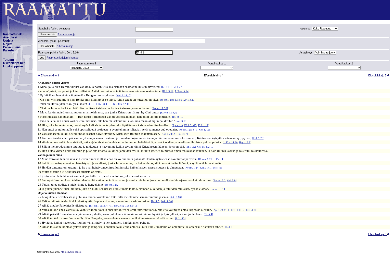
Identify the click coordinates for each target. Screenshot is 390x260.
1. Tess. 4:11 (235, 209)
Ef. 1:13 (180, 218)
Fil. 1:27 (177, 86)
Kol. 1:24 (167, 133)
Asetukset (10, 37)
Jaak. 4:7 (105, 205)
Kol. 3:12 (168, 91)
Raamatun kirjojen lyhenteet (63, 57)
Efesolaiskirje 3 (49, 75)
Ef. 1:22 (190, 146)
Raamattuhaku (13, 34)
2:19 (210, 146)
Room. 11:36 (160, 108)
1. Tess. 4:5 (216, 167)
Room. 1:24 (191, 167)
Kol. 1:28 (258, 138)
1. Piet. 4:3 (219, 159)
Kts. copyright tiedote (71, 252)
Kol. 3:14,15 (123, 95)
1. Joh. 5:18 (131, 205)
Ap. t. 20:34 (219, 209)
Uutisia (8, 40)
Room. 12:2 (111, 184)
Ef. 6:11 (94, 205)
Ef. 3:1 (165, 86)
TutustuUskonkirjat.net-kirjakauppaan (14, 63)
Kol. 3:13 (231, 226)
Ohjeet (7, 44)
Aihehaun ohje (65, 46)
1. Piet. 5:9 (117, 205)
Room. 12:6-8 (187, 129)
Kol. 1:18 (202, 146)
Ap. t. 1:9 (178, 125)
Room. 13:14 (218, 188)
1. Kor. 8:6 (116, 104)
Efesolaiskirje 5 (377, 75)
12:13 (126, 104)
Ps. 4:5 (155, 201)
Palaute (8, 50)
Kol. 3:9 (231, 180)
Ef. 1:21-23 (190, 125)
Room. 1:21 (205, 159)
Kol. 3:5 (204, 167)
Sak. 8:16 (175, 197)
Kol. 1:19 (203, 125)
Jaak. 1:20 (166, 201)
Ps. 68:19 (178, 116)
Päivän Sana (12, 47)
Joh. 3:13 (181, 121)
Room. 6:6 (219, 180)
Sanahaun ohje (66, 34)
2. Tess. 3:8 (249, 209)
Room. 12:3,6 (168, 112)
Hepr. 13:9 (244, 142)
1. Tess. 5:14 (181, 91)
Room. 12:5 (166, 99)
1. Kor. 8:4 (101, 104)
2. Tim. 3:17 (180, 133)
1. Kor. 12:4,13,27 (184, 99)
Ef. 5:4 (208, 214)
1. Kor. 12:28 (203, 129)
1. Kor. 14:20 (230, 142)
